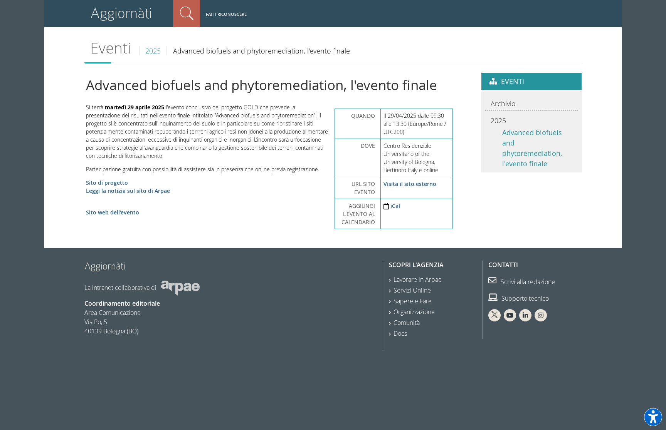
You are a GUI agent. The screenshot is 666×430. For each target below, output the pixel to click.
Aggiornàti (121, 13)
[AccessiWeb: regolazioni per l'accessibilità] (653, 417)
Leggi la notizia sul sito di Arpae (128, 190)
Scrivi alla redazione (527, 282)
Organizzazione (414, 312)
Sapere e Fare (413, 301)
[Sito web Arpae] (180, 287)
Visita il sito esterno (409, 183)
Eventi (110, 48)
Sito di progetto (107, 182)
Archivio (503, 103)
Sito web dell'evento (112, 212)
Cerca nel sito (186, 13)
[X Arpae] (494, 315)
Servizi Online (412, 290)
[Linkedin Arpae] (525, 315)
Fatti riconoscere (226, 14)
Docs (400, 333)
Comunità (407, 322)
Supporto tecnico (524, 298)
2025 (153, 50)
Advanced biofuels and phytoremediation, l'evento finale (532, 148)
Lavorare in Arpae (418, 279)
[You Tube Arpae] (510, 315)
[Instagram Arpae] (541, 315)
